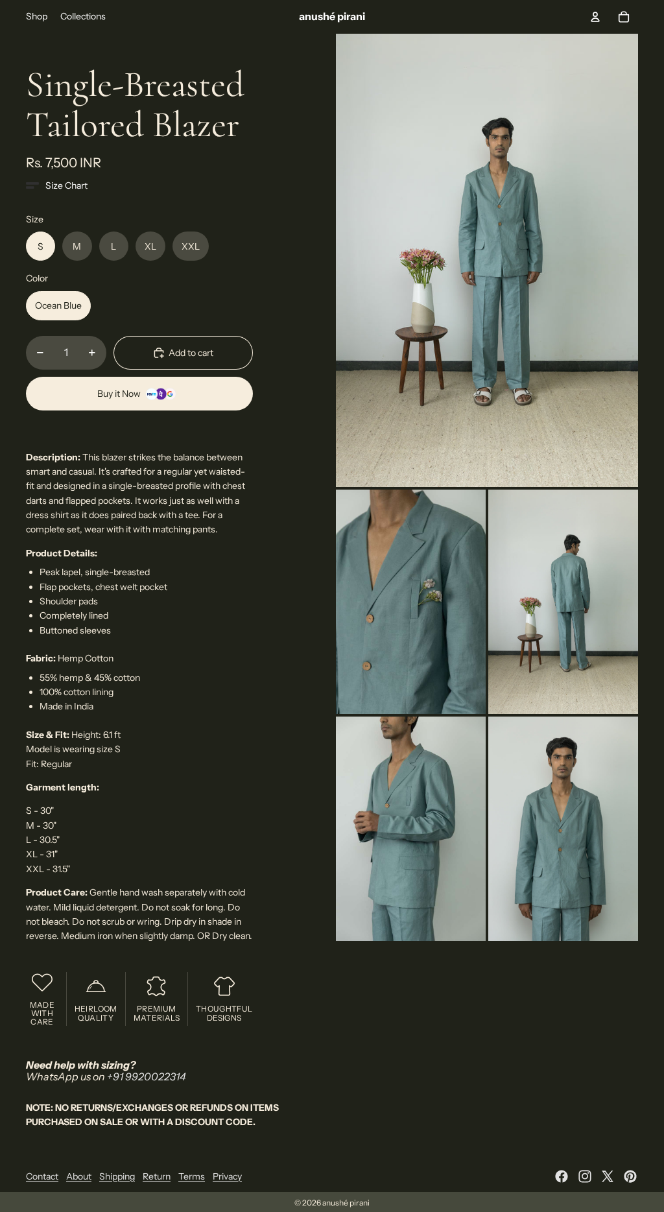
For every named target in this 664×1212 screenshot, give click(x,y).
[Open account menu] (595, 17)
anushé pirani (346, 1202)
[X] (607, 1176)
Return (157, 1176)
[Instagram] (585, 1176)
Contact (42, 1176)
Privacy (227, 1176)
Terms (191, 1176)
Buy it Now (119, 393)
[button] (57, 185)
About (78, 1176)
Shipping (117, 1176)
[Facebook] (561, 1176)
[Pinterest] (630, 1176)
